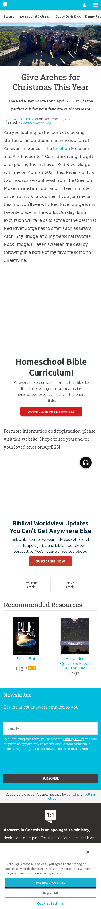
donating (73, 794)
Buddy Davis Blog (68, 16)
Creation (61, 148)
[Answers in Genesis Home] (14, 5)
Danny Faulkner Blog (36, 123)
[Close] (88, 852)
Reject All (50, 893)
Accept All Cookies (50, 882)
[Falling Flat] (26, 636)
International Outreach (34, 16)
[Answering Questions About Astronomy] (75, 636)
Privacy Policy (73, 739)
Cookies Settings (50, 903)
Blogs (7, 16)
